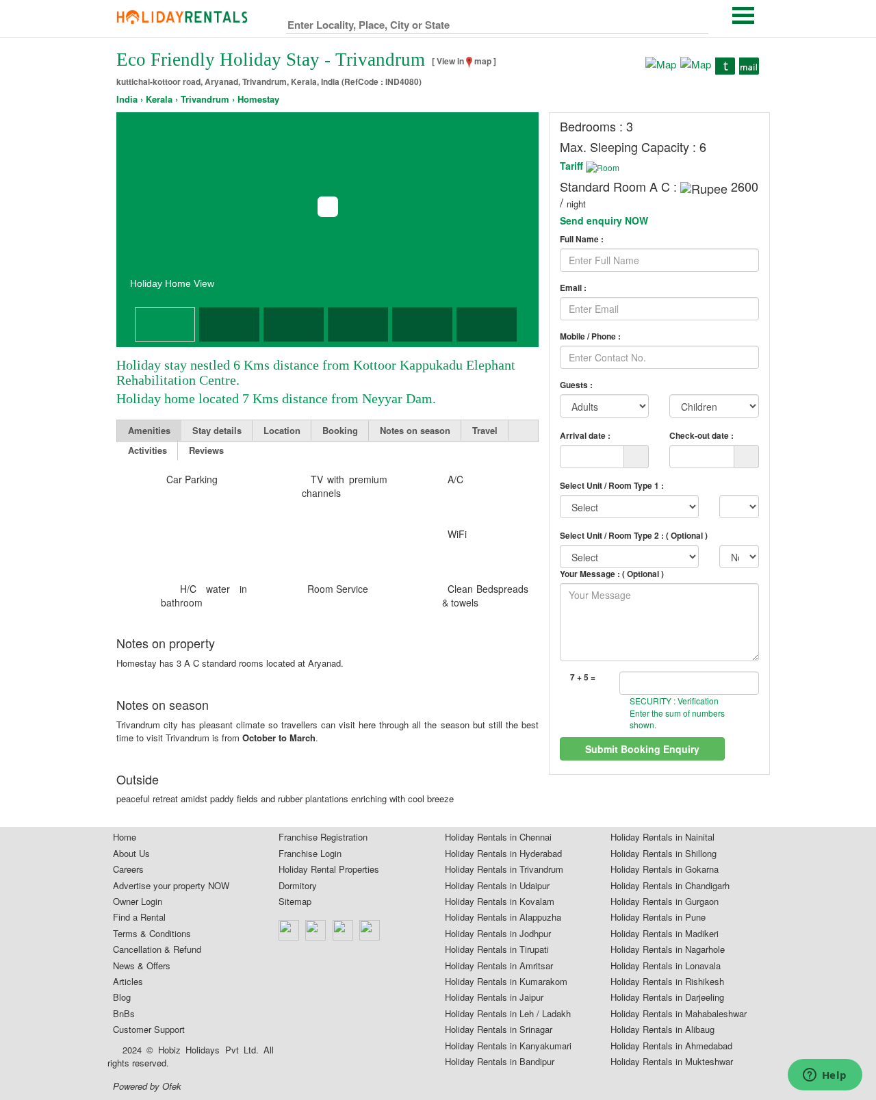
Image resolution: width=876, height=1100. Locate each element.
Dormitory (298, 886)
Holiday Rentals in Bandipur (499, 1062)
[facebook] (289, 930)
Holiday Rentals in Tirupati (497, 949)
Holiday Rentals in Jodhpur (498, 934)
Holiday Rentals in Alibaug (662, 1029)
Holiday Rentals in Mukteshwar (671, 1062)
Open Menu (743, 15)
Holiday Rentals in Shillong (663, 853)
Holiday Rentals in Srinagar (498, 1029)
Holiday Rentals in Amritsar (499, 966)
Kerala (159, 99)
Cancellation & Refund (157, 949)
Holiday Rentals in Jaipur (494, 997)
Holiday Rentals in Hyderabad (503, 853)
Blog (122, 997)
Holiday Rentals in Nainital (662, 837)
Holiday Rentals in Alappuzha (503, 917)
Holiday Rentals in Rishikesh (667, 981)
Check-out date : (701, 435)
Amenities (149, 430)
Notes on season (415, 430)
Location (281, 430)
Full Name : (582, 239)
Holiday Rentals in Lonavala (665, 966)
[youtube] (370, 930)
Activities (147, 450)
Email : (573, 288)
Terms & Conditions (152, 934)
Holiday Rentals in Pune (658, 917)
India (127, 99)
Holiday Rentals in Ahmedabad (671, 1046)
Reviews (206, 450)
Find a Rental (139, 917)
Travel (485, 430)
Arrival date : (585, 435)
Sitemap (295, 901)
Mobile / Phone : (590, 336)
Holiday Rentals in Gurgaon (664, 901)
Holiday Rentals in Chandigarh (670, 886)
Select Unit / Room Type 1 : (612, 485)
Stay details (217, 430)
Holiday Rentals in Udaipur (497, 886)
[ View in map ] (464, 61)
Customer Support (149, 1029)
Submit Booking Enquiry (642, 749)
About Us (131, 853)
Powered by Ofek (147, 1086)
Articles (128, 981)
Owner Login (137, 901)
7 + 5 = (582, 677)
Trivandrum (205, 99)
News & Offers (141, 966)
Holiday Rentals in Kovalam (499, 901)
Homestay (258, 99)
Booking (340, 430)
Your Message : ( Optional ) (612, 574)
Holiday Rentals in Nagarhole (667, 949)
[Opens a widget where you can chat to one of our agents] (824, 1076)
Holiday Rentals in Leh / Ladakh (508, 1014)
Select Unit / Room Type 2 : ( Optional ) (634, 535)
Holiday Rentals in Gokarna (664, 869)
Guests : (576, 385)
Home (124, 837)
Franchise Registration (323, 837)
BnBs (124, 1014)
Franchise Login (310, 853)
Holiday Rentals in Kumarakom (506, 981)
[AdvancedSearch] (697, 21)
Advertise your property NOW (171, 886)
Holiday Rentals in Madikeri (664, 934)
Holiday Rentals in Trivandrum (504, 869)
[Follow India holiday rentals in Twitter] (316, 930)
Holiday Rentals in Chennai (498, 837)
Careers (128, 869)
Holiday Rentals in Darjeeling (667, 997)
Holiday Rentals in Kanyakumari (508, 1046)
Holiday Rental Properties (329, 869)
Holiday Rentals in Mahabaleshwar (678, 1014)
